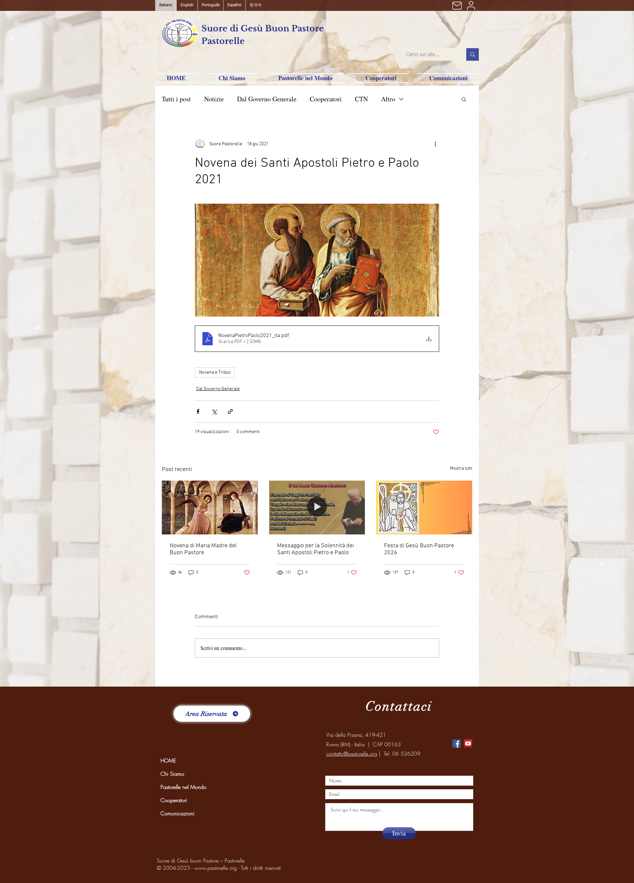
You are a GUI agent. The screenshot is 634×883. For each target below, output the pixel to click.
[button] (464, 99)
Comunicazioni (177, 813)
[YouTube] (468, 743)
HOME (168, 760)
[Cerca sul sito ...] (472, 54)
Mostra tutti (461, 468)
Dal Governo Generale (267, 98)
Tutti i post (176, 98)
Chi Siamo (172, 773)
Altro (388, 98)
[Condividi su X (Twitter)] (214, 411)
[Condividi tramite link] (230, 411)
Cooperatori (326, 98)
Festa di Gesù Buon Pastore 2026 (419, 549)
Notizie (214, 98)
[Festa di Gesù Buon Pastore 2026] (424, 507)
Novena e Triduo (214, 372)
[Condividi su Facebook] (198, 411)
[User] (471, 5)
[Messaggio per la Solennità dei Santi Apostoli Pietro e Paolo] (317, 508)
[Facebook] (456, 743)
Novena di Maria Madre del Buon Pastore (203, 549)
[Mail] (457, 5)
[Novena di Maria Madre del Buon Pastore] (210, 507)
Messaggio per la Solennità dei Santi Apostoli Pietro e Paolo (315, 549)
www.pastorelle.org (215, 867)
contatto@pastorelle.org (351, 753)
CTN (361, 98)
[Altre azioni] (435, 144)
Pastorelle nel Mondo (183, 787)
